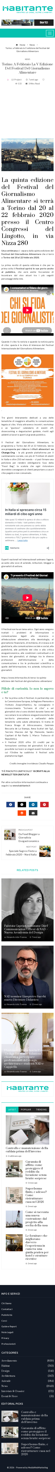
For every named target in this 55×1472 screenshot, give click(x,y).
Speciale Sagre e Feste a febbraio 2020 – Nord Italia (21, 851)
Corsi (4, 1320)
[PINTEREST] (44, 804)
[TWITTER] (22, 804)
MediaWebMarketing (38, 1467)
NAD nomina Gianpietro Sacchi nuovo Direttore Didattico (25, 998)
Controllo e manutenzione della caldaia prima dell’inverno (27, 1149)
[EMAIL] (33, 812)
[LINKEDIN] (33, 804)
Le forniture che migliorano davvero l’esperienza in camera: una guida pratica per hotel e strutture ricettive (37, 1247)
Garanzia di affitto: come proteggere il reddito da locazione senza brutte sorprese (36, 1170)
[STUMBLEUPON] (22, 813)
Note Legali (7, 1332)
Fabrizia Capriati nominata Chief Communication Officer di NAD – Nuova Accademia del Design (26, 929)
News (27, 59)
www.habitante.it (21, 785)
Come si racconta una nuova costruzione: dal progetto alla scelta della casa (37, 1218)
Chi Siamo (6, 1303)
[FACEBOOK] (10, 804)
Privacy (5, 1338)
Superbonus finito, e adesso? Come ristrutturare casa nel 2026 (35, 1449)
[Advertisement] (27, 112)
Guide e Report (9, 1326)
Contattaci (6, 1309)
